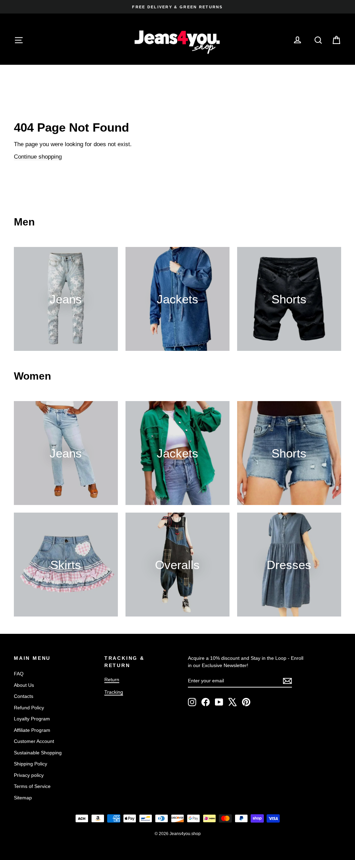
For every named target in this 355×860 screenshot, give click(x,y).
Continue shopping (38, 156)
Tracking (113, 692)
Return (111, 679)
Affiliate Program (32, 730)
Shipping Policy (30, 763)
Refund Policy (29, 707)
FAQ (19, 673)
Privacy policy (29, 775)
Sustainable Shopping (38, 752)
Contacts (23, 696)
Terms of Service (32, 786)
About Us (24, 685)
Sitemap (23, 797)
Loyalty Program (32, 718)
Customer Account (34, 741)
